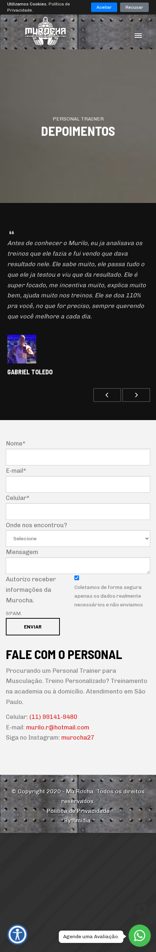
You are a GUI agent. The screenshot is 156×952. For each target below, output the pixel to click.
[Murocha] (52, 31)
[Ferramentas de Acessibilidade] (17, 934)
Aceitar (104, 7)
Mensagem (22, 552)
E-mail (16, 470)
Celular (17, 497)
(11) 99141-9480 (53, 716)
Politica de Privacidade (78, 810)
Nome (15, 443)
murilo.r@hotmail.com (57, 727)
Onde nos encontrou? (36, 525)
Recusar (134, 7)
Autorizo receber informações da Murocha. (31, 589)
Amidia (81, 820)
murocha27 (77, 737)
